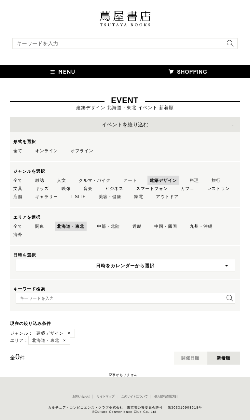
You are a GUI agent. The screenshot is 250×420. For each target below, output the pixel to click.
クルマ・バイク (95, 180)
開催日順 (190, 357)
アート (130, 180)
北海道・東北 (70, 226)
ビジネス (114, 188)
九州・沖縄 (201, 226)
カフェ (187, 188)
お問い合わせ (81, 396)
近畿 (137, 226)
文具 (17, 188)
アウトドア (167, 196)
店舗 (17, 196)
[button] (62, 71)
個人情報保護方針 (166, 396)
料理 (194, 180)
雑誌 (39, 180)
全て (17, 150)
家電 (138, 196)
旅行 (216, 180)
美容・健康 (110, 196)
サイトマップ (105, 396)
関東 (39, 226)
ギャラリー (46, 196)
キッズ (42, 188)
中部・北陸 (108, 226)
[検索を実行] (228, 45)
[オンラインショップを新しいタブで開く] (187, 71)
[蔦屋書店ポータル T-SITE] (125, 14)
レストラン (218, 188)
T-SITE (78, 196)
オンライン (46, 150)
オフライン (82, 150)
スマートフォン (152, 188)
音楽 (87, 188)
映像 (66, 188)
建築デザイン (163, 180)
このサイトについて (134, 396)
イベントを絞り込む (125, 124)
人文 (61, 180)
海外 (17, 234)
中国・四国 (165, 226)
